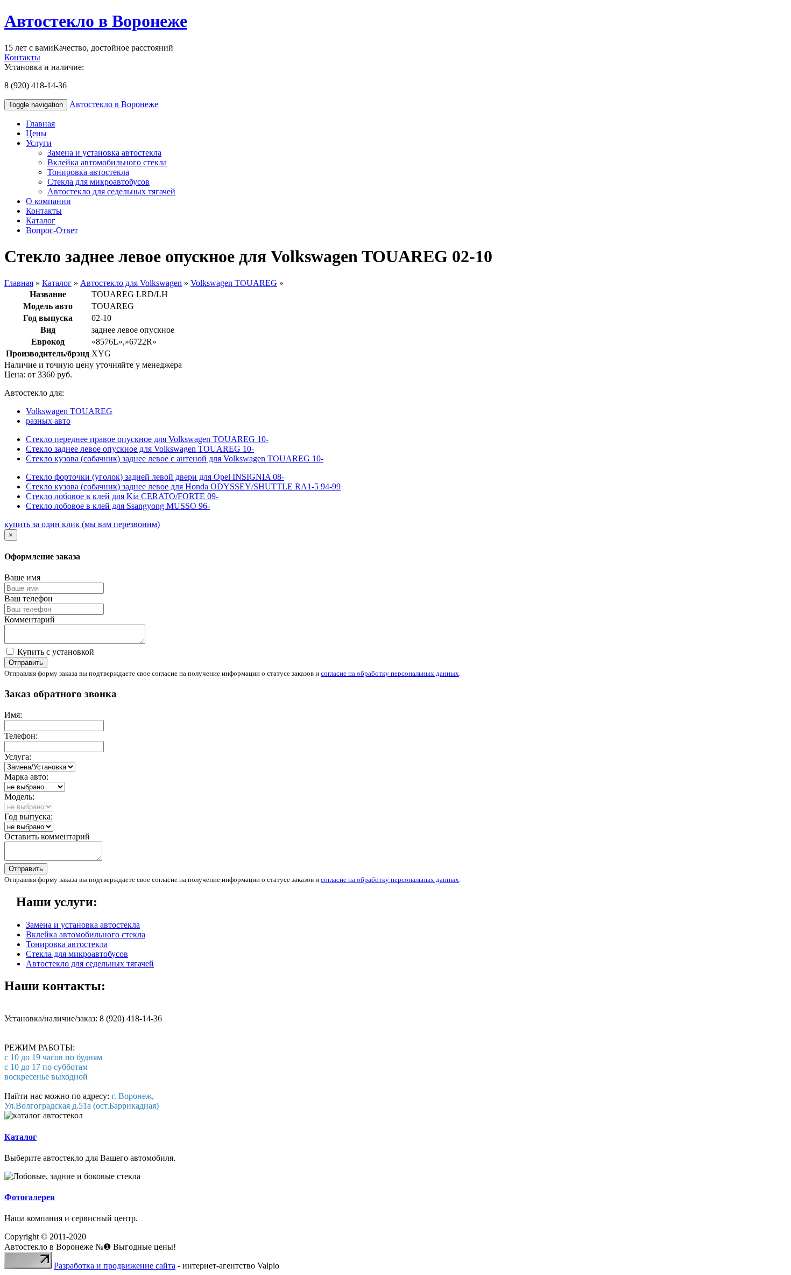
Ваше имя (22, 577)
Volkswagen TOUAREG (233, 283)
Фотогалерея (29, 1197)
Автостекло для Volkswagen (131, 283)
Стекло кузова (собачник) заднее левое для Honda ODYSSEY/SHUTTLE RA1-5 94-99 (183, 486)
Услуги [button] (39, 143)
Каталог (40, 220)
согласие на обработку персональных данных (390, 673)
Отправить (26, 662)
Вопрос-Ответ (52, 230)
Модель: (19, 796)
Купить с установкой (54, 651)
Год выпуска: (28, 816)
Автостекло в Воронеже (95, 21)
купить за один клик (82, 524)
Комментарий (29, 619)
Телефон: (21, 735)
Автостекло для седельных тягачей (111, 191)
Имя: (13, 714)
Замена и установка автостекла (104, 152)
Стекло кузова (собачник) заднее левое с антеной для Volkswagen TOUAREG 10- (174, 458)
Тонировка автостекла (88, 172)
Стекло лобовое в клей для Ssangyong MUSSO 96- (118, 505)
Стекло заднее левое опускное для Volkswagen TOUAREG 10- (140, 448)
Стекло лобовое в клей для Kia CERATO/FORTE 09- (122, 496)
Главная (40, 123)
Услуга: (17, 756)
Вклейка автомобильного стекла (107, 162)
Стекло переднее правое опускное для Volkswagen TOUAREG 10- (147, 439)
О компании (48, 201)
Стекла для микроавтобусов (98, 181)
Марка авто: (26, 776)
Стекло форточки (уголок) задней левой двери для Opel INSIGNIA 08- (155, 476)
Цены (36, 133)
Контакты (22, 57)
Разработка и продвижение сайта (114, 1265)
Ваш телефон (28, 598)
